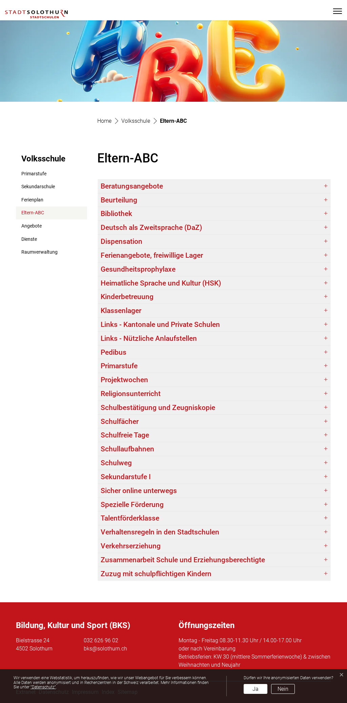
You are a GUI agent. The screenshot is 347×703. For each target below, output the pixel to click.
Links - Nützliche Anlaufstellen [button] (149, 338)
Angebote (31, 226)
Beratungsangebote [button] (132, 186)
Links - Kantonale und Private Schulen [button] (160, 324)
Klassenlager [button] (121, 311)
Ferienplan (32, 200)
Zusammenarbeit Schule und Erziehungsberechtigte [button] (183, 560)
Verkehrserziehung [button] (131, 546)
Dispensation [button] (121, 241)
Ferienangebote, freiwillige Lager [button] (152, 255)
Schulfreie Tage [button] (125, 435)
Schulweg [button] (116, 463)
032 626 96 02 (101, 640)
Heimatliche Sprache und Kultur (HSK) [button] (161, 283)
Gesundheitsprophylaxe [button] (138, 269)
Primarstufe (33, 174)
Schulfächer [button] (120, 421)
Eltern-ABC (38, 214)
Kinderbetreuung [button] (127, 297)
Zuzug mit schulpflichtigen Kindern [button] (156, 574)
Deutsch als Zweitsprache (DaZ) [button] (151, 227)
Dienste (29, 239)
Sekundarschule (38, 187)
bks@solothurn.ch (105, 648)
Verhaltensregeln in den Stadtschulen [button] (160, 532)
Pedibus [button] (113, 352)
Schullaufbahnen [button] (127, 449)
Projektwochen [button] (124, 380)
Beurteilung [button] (119, 200)
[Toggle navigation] (334, 11)
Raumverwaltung (39, 252)
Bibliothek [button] (116, 214)
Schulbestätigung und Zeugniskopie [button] (158, 408)
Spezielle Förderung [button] (132, 505)
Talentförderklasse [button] (130, 518)
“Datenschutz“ (43, 687)
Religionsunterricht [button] (131, 394)
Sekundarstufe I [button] (126, 477)
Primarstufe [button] (119, 366)
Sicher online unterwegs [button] (139, 491)
